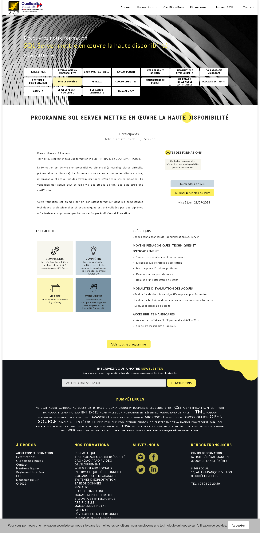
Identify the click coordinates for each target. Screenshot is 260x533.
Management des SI (90, 506)
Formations (145, 7)
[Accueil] (28, 7)
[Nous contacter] (141, 457)
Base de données (88, 483)
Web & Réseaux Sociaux (93, 468)
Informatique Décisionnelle (98, 472)
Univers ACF (224, 7)
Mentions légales (28, 468)
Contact (249, 7)
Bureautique (85, 453)
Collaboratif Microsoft (95, 475)
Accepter (238, 525)
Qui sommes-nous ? (29, 460)
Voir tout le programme (128, 344)
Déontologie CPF (28, 479)
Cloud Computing (89, 491)
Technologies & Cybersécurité (100, 456)
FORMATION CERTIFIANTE (94, 517)
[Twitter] (141, 469)
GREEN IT (81, 510)
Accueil (126, 7)
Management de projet (94, 494)
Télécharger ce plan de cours (192, 192)
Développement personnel (97, 513)
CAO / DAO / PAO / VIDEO (93, 460)
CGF (19, 476)
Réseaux (81, 487)
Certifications (173, 7)
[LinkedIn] (154, 469)
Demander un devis (192, 183)
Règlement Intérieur (30, 472)
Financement (199, 7)
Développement (87, 464)
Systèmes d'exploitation (95, 479)
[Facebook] (154, 457)
